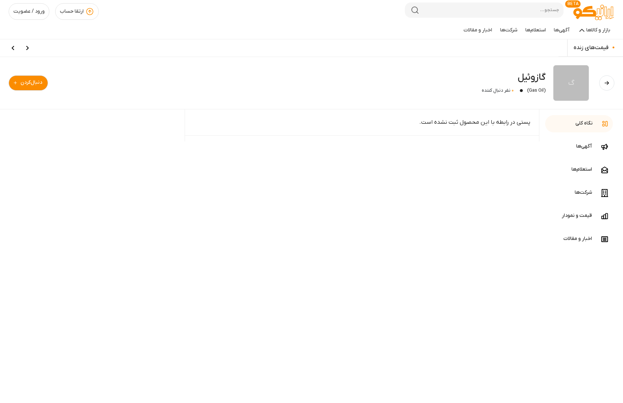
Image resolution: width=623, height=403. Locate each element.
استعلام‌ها (535, 30)
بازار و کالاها (598, 30)
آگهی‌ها (562, 30)
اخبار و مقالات (478, 30)
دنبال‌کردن (31, 82)
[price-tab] (27, 48)
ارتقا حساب (72, 11)
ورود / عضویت (29, 11)
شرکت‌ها (508, 30)
